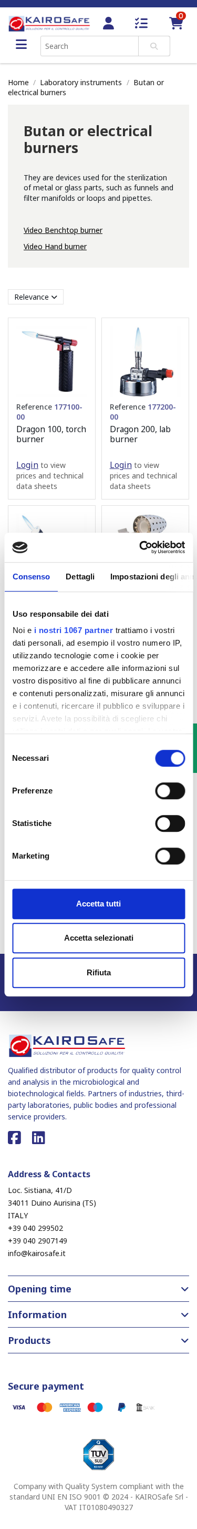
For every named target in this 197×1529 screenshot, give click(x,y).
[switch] (170, 790)
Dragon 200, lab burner (140, 434)
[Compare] (79, 360)
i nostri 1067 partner (73, 630)
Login (27, 465)
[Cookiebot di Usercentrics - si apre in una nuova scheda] (140, 547)
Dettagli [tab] (80, 576)
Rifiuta (99, 972)
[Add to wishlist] (79, 341)
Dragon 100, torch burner (51, 434)
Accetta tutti (98, 903)
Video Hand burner (55, 246)
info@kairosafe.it (37, 1253)
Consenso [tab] (31, 576)
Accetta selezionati (98, 937)
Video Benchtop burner (63, 230)
